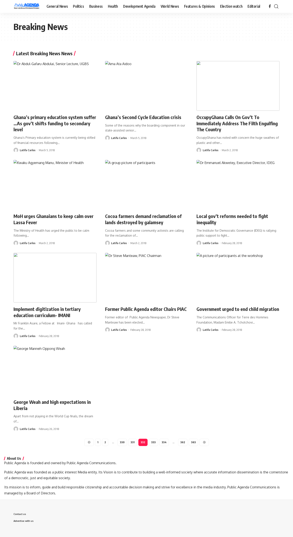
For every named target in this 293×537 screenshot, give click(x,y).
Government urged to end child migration (237, 309)
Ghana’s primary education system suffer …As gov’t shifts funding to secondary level (55, 123)
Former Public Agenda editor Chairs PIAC (146, 309)
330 (122, 442)
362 (182, 442)
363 (193, 442)
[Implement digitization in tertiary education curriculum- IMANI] (55, 278)
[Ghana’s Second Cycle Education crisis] (146, 86)
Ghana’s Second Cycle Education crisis (143, 117)
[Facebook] (270, 6)
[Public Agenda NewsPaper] (27, 6)
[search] (276, 6)
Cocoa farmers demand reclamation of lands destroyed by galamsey (143, 219)
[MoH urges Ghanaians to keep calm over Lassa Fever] (55, 185)
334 (164, 442)
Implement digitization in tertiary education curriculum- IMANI (47, 312)
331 (133, 442)
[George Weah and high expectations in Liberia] (55, 370)
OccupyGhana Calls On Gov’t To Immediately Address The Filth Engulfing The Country (237, 123)
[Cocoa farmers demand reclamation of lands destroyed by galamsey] (146, 185)
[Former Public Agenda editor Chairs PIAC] (146, 278)
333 (153, 442)
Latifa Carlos (27, 150)
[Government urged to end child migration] (237, 278)
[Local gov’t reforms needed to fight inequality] (237, 185)
